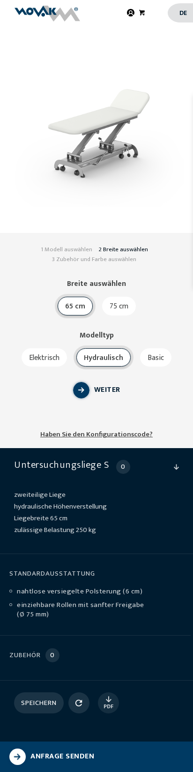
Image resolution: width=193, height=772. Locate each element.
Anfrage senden (62, 756)
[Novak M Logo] (52, 14)
